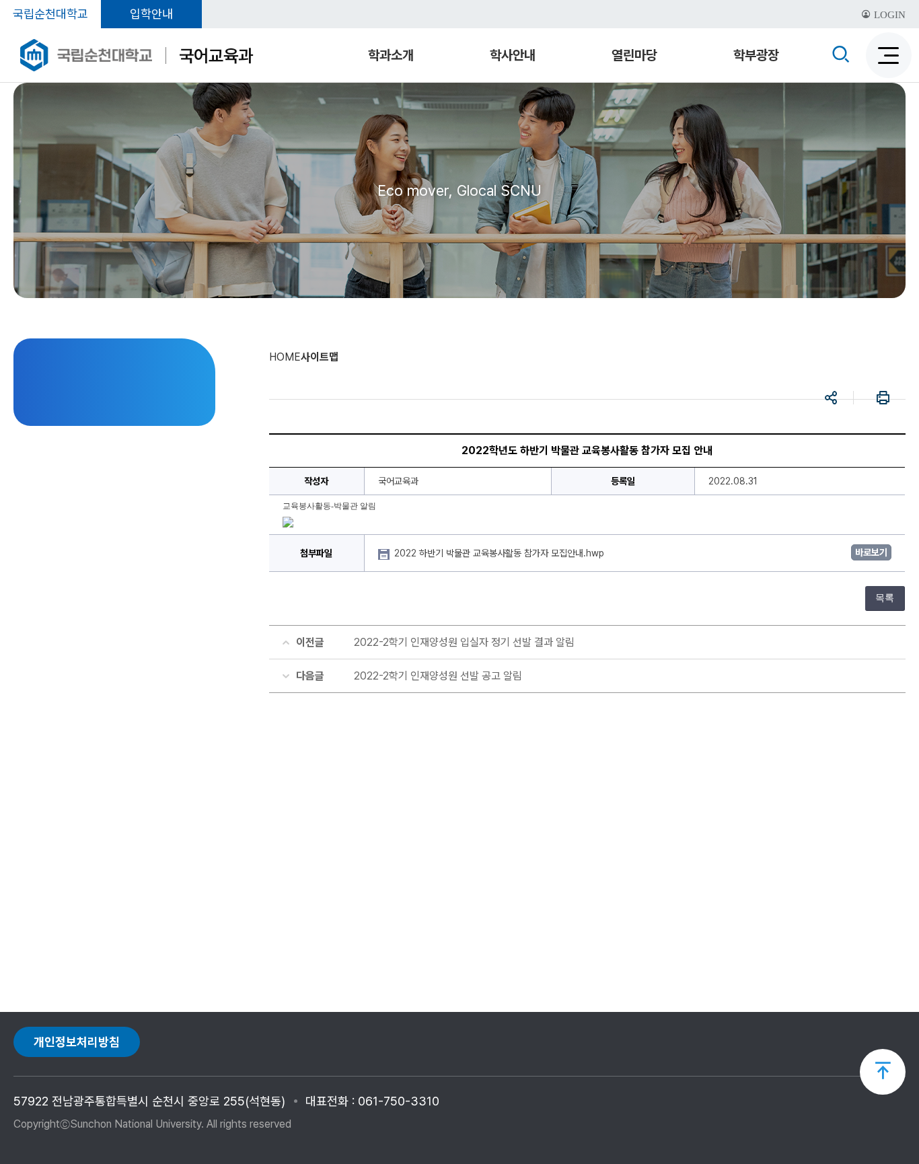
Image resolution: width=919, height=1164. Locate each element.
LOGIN (888, 14)
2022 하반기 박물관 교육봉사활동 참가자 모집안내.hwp (500, 553)
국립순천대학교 (50, 14)
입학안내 (151, 14)
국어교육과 (216, 55)
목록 (884, 598)
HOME (285, 357)
